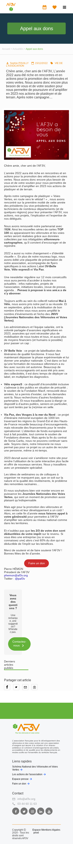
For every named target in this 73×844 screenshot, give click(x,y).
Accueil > (7, 49)
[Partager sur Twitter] (17, 688)
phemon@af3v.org (16, 575)
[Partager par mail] (26, 688)
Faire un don (36, 563)
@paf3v (20, 578)
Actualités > (19, 49)
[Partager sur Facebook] (8, 688)
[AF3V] (11, 10)
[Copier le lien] (35, 688)
